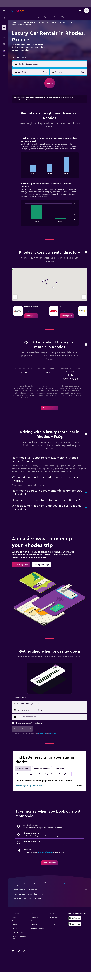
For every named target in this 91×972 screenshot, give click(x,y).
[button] (4, 10)
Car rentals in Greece (28, 22)
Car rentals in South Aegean (47, 22)
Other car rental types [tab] (25, 774)
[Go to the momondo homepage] (16, 10)
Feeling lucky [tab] (64, 774)
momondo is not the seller (25, 890)
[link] (31, 315)
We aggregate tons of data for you (29, 894)
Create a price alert (45, 852)
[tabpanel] (49, 184)
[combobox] (19, 57)
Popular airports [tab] (23, 768)
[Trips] (4, 44)
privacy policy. (54, 733)
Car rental (15, 22)
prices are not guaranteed (63, 883)
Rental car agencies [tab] (42, 768)
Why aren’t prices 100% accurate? (28, 898)
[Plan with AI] (4, 37)
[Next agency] (84, 297)
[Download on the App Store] (74, 924)
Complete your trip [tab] (46, 774)
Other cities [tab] (59, 768)
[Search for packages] (4, 32)
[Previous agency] (15, 297)
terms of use (42, 733)
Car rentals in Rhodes (65, 22)
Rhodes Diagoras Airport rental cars (28, 786)
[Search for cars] (4, 27)
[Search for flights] (4, 17)
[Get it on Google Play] (74, 918)
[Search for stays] (4, 22)
